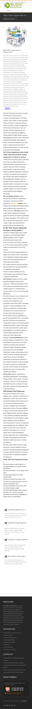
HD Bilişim (24, 701)
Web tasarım (14, 203)
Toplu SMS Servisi (8, 635)
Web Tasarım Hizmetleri (10, 649)
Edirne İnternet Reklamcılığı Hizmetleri (13, 672)
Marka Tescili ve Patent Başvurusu (12, 633)
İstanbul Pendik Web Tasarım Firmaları (13, 663)
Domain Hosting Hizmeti (10, 637)
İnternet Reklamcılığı (9, 640)
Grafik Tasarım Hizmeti (9, 642)
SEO (7, 108)
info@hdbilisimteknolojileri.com (14, 693)
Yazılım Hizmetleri (8, 647)
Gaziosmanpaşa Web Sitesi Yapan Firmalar (14, 670)
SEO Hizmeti (7, 644)
